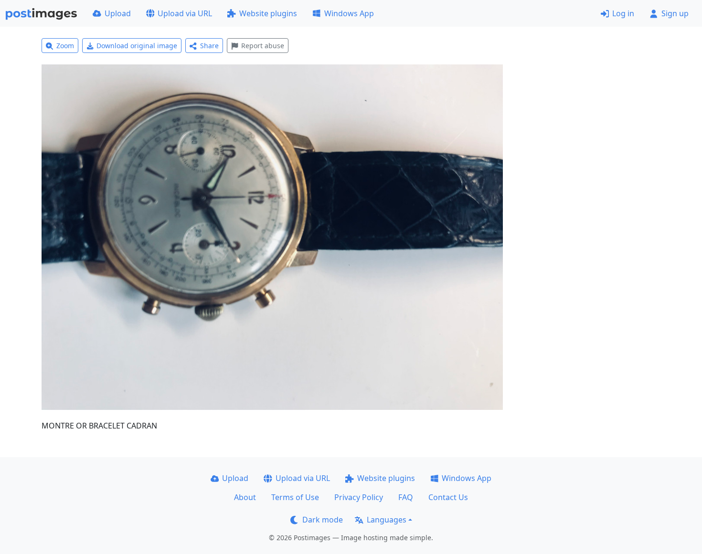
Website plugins (268, 13)
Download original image (136, 45)
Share (209, 45)
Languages (386, 519)
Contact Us (448, 497)
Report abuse (262, 45)
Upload (118, 13)
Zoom (65, 45)
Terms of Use (295, 497)
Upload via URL (185, 13)
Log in (623, 13)
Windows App (349, 13)
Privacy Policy (358, 497)
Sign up (675, 13)
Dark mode (322, 519)
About (245, 497)
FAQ (405, 497)
